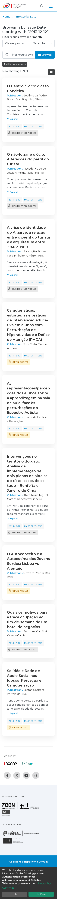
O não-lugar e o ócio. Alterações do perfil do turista (28, 159)
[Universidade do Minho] (6, 815)
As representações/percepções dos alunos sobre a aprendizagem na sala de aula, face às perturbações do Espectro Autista (28, 398)
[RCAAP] (35, 775)
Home (6, 16)
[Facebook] (7, 775)
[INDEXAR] (27, 764)
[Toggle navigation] (51, 6)
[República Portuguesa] (23, 835)
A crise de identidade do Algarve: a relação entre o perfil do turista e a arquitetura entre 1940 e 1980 (28, 237)
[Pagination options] (51, 72)
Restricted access (24, 133)
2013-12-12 (14, 126)
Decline (15, 894)
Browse (46, 54)
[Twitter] (16, 775)
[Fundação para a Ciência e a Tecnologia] (20, 808)
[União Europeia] (15, 843)
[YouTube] (26, 775)
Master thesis (33, 126)
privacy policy (43, 883)
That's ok (41, 894)
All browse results (15, 64)
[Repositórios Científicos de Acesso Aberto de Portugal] (10, 764)
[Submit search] (41, 5)
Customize (8, 887)
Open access (20, 362)
